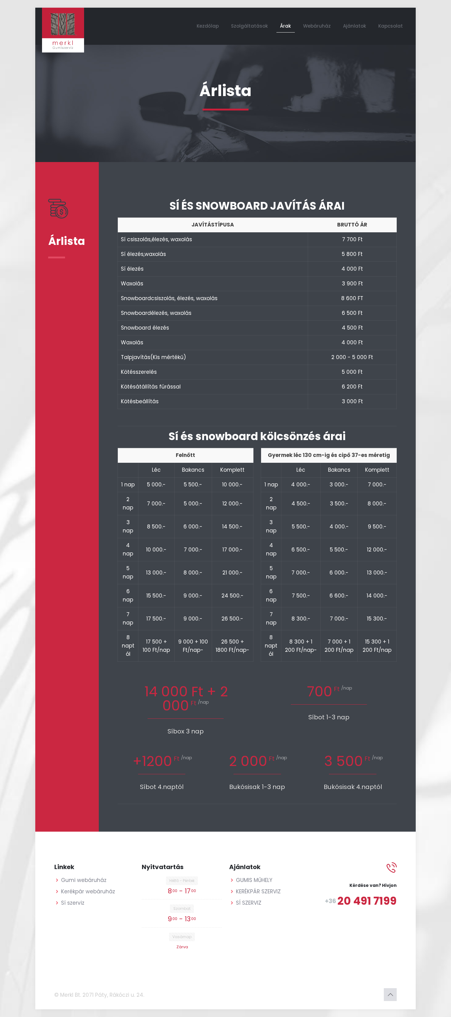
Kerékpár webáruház (88, 891)
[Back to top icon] (390, 994)
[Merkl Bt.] (63, 30)
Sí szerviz (72, 903)
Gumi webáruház (83, 880)
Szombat (182, 908)
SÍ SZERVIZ (248, 903)
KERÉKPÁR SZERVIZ (258, 891)
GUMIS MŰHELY (254, 880)
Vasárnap (181, 936)
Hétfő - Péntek (182, 880)
